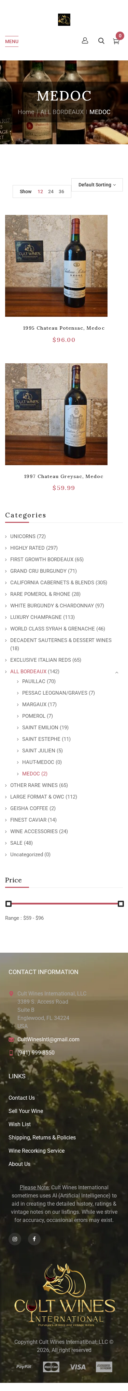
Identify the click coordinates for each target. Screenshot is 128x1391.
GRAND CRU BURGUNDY (38, 571)
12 (40, 191)
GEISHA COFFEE (29, 808)
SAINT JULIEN (38, 751)
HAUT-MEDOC (38, 762)
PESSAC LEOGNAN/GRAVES (54, 693)
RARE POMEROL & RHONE (40, 594)
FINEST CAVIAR (28, 820)
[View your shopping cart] (116, 42)
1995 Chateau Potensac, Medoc (63, 328)
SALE (16, 843)
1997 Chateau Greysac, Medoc (63, 476)
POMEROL (33, 716)
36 (61, 191)
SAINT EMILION (40, 728)
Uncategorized (26, 855)
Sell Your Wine (26, 1111)
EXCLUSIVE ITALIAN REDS (40, 660)
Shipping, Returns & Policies (42, 1137)
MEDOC (31, 774)
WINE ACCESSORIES (34, 831)
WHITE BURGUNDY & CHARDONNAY (52, 606)
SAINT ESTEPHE (41, 739)
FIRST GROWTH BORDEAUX (41, 559)
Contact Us (22, 1098)
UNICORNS (22, 536)
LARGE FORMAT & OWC (37, 797)
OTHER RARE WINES (34, 785)
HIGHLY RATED (27, 548)
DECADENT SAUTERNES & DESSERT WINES (61, 640)
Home (26, 111)
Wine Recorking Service (37, 1151)
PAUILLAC (33, 681)
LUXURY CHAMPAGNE (36, 617)
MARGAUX (34, 704)
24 (51, 191)
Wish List (20, 1124)
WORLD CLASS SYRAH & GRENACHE (52, 629)
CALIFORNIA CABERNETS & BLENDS (52, 583)
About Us (19, 1164)
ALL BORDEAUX (62, 111)
